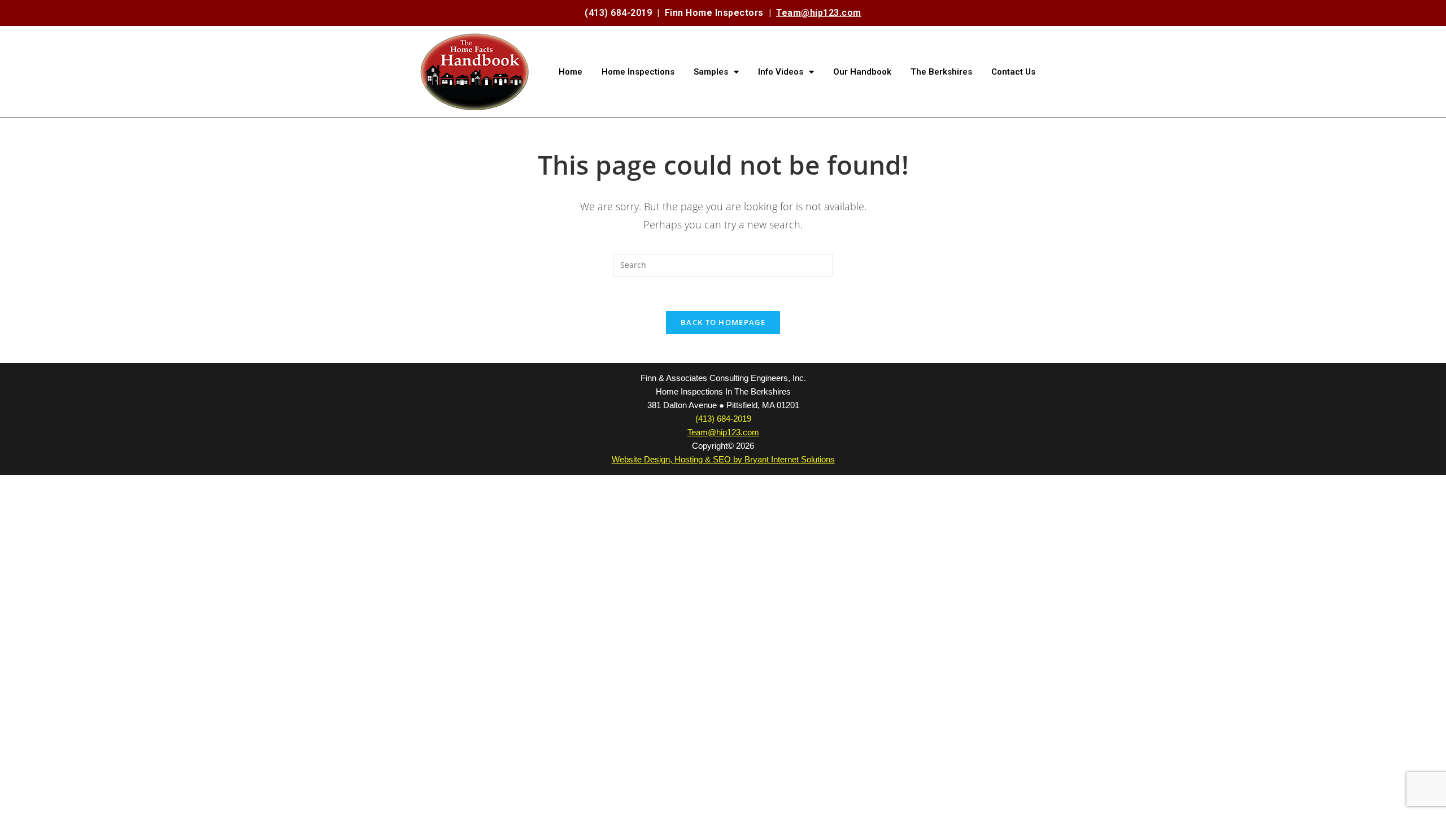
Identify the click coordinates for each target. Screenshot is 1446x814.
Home (570, 72)
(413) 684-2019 (618, 12)
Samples (711, 72)
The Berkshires (941, 72)
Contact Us (1013, 72)
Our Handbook (862, 72)
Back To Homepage (723, 322)
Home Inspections (638, 72)
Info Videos (780, 72)
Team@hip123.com (818, 12)
